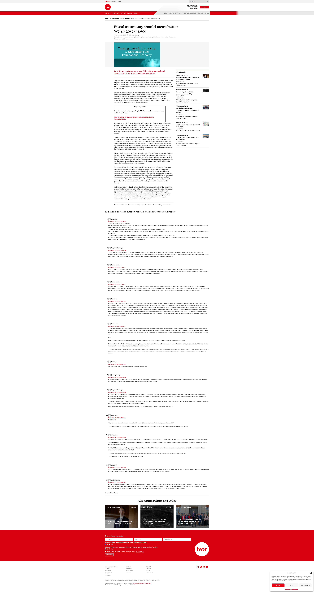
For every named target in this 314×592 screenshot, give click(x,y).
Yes (111, 544)
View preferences (305, 585)
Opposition (183, 83)
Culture (200, 13)
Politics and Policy (175, 13)
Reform (191, 83)
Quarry (177, 101)
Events (129, 13)
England (197, 143)
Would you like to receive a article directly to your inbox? (126, 542)
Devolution (138, 37)
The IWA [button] (107, 13)
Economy (144, 37)
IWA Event (156, 37)
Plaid (188, 83)
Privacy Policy (140, 552)
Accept (278, 585)
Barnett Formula (118, 37)
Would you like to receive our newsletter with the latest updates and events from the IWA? (131, 547)
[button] (311, 573)
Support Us (204, 7)
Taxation (171, 37)
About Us (148, 568)
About (166, 13)
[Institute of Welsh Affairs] (108, 7)
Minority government (185, 116)
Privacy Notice (295, 589)
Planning (182, 130)
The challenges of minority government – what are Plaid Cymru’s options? (187, 110)
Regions (184, 145)
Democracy (128, 568)
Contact (148, 570)
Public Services (129, 570)
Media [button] (135, 13)
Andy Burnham (184, 143)
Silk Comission (164, 37)
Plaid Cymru (195, 116)
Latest (123, 13)
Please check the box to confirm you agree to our (125, 552)
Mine (195, 100)
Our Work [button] (116, 13)
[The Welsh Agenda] (192, 7)
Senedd (196, 83)
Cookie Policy (288, 589)
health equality (190, 100)
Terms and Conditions (138, 583)
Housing (150, 37)
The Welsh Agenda (114, 18)
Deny (291, 585)
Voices (206, 13)
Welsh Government (127, 39)
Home (106, 18)
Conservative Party (129, 37)
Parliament (178, 145)
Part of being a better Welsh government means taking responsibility (184, 94)
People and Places (190, 13)
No (107, 544)
